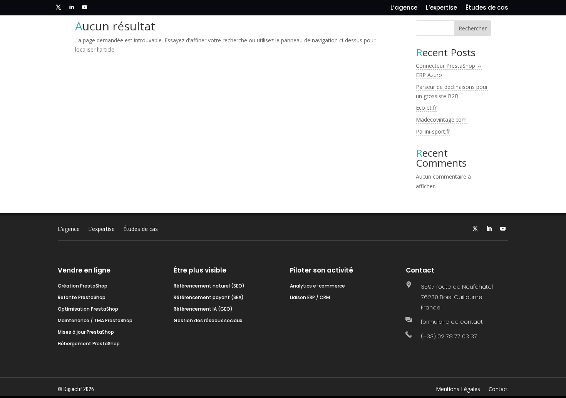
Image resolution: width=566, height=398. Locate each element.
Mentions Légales (458, 389)
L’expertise (441, 8)
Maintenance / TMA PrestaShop (95, 321)
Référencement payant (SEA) (209, 298)
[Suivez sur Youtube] (84, 7)
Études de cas (487, 8)
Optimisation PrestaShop (88, 309)
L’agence (403, 8)
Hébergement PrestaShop (89, 344)
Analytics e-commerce (317, 286)
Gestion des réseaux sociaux (208, 321)
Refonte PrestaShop (81, 298)
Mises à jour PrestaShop (86, 332)
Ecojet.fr (426, 107)
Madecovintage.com (441, 119)
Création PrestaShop (82, 286)
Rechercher (473, 28)
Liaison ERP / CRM (310, 298)
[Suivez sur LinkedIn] (71, 7)
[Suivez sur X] (58, 7)
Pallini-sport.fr (433, 131)
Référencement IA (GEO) (203, 309)
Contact (498, 389)
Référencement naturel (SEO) (209, 286)
